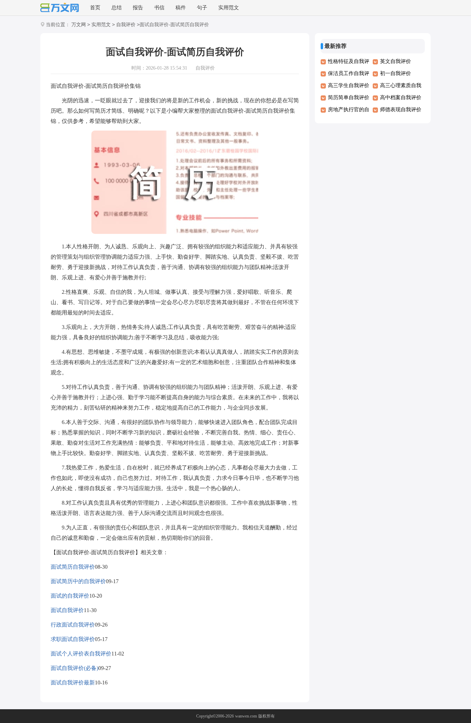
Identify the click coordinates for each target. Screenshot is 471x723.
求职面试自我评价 (73, 639)
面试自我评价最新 (73, 682)
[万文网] (59, 8)
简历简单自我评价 (348, 97)
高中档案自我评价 (400, 97)
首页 (95, 7)
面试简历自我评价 (73, 567)
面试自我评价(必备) (74, 668)
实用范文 (228, 7)
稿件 (181, 7)
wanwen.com (246, 716)
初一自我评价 (395, 73)
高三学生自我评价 (348, 85)
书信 (159, 7)
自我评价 (126, 24)
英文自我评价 (395, 61)
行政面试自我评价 (73, 625)
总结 (116, 7)
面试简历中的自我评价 (78, 581)
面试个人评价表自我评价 (81, 654)
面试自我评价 (67, 610)
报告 (138, 7)
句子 (202, 7)
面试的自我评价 (70, 596)
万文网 (78, 24)
